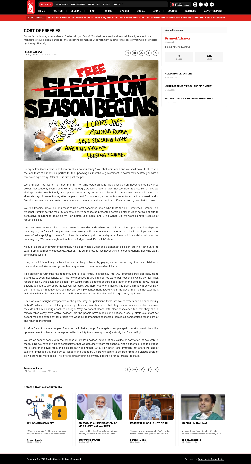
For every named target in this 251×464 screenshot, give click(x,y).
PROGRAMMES (78, 4)
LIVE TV (47, 4)
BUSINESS (190, 11)
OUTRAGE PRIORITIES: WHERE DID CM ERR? (189, 86)
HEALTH (93, 11)
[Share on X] (155, 53)
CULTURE (172, 11)
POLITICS (58, 11)
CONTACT (118, 4)
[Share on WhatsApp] (128, 53)
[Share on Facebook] (149, 53)
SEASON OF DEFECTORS (178, 73)
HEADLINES (94, 4)
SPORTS (124, 11)
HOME (41, 11)
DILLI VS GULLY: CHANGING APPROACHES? (189, 98)
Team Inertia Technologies (211, 459)
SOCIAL (141, 11)
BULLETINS (62, 4)
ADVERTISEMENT (213, 11)
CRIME (108, 11)
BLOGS (106, 4)
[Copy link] (142, 53)
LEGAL (156, 11)
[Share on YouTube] (135, 53)
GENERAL (76, 11)
